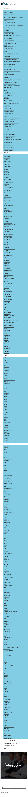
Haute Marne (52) (8, 211)
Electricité (6, 27)
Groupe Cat (6, 696)
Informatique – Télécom (9, 69)
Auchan (5, 502)
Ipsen (5, 626)
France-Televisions (8, 665)
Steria (5, 725)
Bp (4, 567)
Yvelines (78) (7, 231)
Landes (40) (6, 164)
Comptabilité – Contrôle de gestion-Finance (14, 41)
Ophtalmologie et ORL (9, 121)
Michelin (6, 610)
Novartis (6, 619)
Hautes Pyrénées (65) (8, 275)
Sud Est (6, 415)
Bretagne (6, 185)
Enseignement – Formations (10, 54)
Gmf (5, 454)
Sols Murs (6, 30)
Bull (5, 733)
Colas (5, 642)
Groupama (6, 460)
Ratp (5, 694)
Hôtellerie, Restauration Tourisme (12, 61)
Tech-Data (6, 728)
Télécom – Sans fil (8, 95)
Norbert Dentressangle (9, 684)
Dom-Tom (6, 346)
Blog (5, 748)
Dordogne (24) (7, 161)
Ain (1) (5, 333)
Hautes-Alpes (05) (8, 323)
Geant (5, 507)
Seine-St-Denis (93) (8, 236)
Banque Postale (7, 476)
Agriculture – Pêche (8, 12)
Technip (6, 701)
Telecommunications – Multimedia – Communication (11, 648)
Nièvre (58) (6, 180)
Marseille (6, 362)
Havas (5, 671)
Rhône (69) (6, 341)
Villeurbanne (7, 433)
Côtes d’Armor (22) (8, 187)
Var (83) (5, 328)
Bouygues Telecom (8, 650)
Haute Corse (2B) (8, 216)
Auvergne (6, 169)
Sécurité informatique (9, 74)
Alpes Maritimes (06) (8, 325)
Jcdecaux (6, 668)
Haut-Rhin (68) (7, 158)
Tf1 (5, 660)
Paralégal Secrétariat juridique (11, 103)
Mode (5, 20)
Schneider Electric (8, 577)
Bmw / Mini (6, 597)
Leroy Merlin (7, 525)
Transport (6, 676)
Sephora (6, 556)
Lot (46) (6, 273)
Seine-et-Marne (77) (8, 229)
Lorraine (6, 257)
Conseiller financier (8, 46)
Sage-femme (6, 129)
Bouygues (6, 639)
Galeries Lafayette (8, 512)
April (5, 468)
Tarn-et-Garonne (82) (9, 278)
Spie (5, 663)
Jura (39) (6, 221)
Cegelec (6, 717)
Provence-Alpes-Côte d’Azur (10, 320)
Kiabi (5, 533)
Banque (5, 51)
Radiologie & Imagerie (9, 124)
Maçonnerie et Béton (9, 28)
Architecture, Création (9, 15)
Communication (7, 108)
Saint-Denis (6, 367)
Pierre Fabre (6, 621)
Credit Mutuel (7, 478)
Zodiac (5, 720)
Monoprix (6, 514)
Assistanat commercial (9, 33)
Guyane (5, 349)
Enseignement (7, 56)
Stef (5, 689)
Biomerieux (6, 624)
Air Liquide (6, 571)
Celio (5, 535)
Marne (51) (6, 210)
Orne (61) (6, 289)
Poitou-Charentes (8, 312)
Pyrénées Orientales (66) (9, 249)
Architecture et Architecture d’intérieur (13, 17)
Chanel (5, 561)
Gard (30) (6, 244)
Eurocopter (7, 707)
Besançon (6, 393)
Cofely (5, 644)
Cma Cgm (6, 691)
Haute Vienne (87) (8, 255)
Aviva (5, 465)
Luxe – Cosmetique (8, 553)
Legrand (6, 579)
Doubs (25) (6, 219)
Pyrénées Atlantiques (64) (10, 167)
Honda (5, 603)
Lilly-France (6, 616)
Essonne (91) (7, 232)
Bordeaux (6, 438)
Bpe (5, 491)
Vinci (5, 636)
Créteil (5, 376)
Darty (5, 519)
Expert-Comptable (8, 48)
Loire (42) (6, 340)
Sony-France (7, 730)
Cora (5, 506)
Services (6, 132)
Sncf (5, 678)
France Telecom (7, 655)
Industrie (6, 564)
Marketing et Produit (9, 111)
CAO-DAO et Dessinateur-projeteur (12, 79)
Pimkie (5, 545)
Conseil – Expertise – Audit (10, 43)
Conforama (6, 530)
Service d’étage (7, 67)
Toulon (6, 425)
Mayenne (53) (7, 301)
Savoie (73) (6, 343)
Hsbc (5, 486)
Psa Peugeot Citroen (9, 593)
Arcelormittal (7, 574)
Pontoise (6, 378)
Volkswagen (7, 595)
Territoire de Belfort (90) (10, 224)
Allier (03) (6, 171)
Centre (5, 193)
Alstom (6, 709)
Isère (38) (6, 338)
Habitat (6, 528)
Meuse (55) (6, 260)
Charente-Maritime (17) (9, 315)
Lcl (5, 473)
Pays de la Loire (7, 296)
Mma (5, 457)
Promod (6, 543)
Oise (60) (6, 309)
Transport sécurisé (8, 150)
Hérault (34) (6, 245)
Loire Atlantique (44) (9, 297)
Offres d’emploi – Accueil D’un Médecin (14, 788)
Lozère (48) (6, 247)
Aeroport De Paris (8, 683)
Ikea (5, 527)
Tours (5, 409)
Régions (6, 152)
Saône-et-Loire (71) (8, 182)
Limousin (6, 250)
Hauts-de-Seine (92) (8, 234)
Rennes (5, 401)
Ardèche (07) (7, 335)
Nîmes (5, 432)
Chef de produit (7, 106)
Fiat (5, 598)
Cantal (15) (6, 172)
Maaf (5, 455)
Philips (5, 722)
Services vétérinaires (9, 131)
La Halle (6, 532)
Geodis (5, 688)
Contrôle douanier (8, 145)
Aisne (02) (6, 307)
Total (5, 566)
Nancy (5, 396)
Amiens (5, 389)
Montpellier (7, 422)
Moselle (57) (7, 262)
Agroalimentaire (8, 738)
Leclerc (6, 504)
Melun (5, 368)
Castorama (6, 520)
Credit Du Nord (7, 489)
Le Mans (6, 407)
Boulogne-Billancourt (9, 380)
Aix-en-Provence (8, 430)
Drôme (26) (6, 336)
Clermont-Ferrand (8, 428)
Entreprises (7, 443)
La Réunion (6, 351)
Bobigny (6, 375)
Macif (5, 462)
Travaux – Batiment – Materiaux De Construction (11, 629)
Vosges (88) (6, 263)
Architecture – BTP (8, 14)
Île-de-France (7, 226)
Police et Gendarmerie (9, 147)
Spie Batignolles (8, 637)
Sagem (5, 704)
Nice (5, 420)
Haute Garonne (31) (8, 270)
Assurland (6, 467)
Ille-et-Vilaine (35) (8, 190)
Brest (5, 406)
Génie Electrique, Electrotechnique (12, 85)
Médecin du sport (8, 126)
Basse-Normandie (8, 284)
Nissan (5, 605)
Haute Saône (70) (8, 223)
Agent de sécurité (8, 142)
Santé (5, 116)
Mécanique (6, 92)
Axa (5, 449)
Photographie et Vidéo (9, 22)
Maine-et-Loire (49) (8, 299)
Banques (6, 470)
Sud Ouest (6, 435)
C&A (5, 540)
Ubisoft (6, 675)
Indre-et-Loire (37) (8, 200)
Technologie (7, 699)
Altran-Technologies (9, 727)
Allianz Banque (7, 494)
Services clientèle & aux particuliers (12, 139)
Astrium (6, 715)
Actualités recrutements (11, 740)
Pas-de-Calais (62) (8, 283)
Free (5, 652)
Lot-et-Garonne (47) (8, 166)
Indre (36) (6, 192)
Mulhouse (6, 394)
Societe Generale (8, 475)
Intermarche (7, 509)
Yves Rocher (7, 559)
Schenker (6, 697)
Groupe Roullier (7, 735)
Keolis (5, 686)
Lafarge (6, 634)
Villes (5, 355)
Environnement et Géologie (10, 82)
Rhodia (5, 613)
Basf (5, 618)
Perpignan (6, 441)
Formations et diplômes (10, 743)
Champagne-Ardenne (8, 205)
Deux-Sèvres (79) (7, 317)
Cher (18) (6, 195)
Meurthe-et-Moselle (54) (9, 258)
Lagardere (6, 658)
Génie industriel (7, 87)
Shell (5, 569)
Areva (5, 572)
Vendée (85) (6, 304)
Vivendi (5, 662)
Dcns (5, 710)
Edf (5, 590)
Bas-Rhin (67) (7, 156)
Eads (5, 584)
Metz (5, 391)
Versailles (6, 370)
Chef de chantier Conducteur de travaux (13, 25)
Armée (5, 144)
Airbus (5, 587)
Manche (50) (6, 288)
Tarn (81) (6, 276)
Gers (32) (6, 271)
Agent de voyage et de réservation (12, 35)
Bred (5, 496)
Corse (5, 213)
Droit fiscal (7, 98)
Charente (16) (7, 314)
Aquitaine (6, 159)
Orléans (6, 412)
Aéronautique (7, 77)
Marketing (6, 105)
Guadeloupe (7, 348)
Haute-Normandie (8, 291)
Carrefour (6, 501)
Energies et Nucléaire (9, 80)
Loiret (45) (6, 203)
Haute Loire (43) (7, 174)
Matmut (6, 447)
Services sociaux (8, 137)
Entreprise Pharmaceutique (10, 611)
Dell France (6, 723)
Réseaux (6, 72)
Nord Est (6, 381)
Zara (5, 541)
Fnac (5, 517)
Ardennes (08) (7, 206)
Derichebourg (7, 582)
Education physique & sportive (11, 59)
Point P (6, 632)
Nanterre (6, 373)
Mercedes (6, 600)
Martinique (6, 353)
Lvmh (5, 558)
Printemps (6, 515)
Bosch (5, 608)
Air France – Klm (7, 681)
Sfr (5, 657)
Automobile (7, 592)
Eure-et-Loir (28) (7, 197)
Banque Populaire (8, 483)
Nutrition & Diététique (9, 119)
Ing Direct (6, 481)
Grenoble (6, 427)
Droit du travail (8, 100)
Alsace (5, 154)
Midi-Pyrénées (7, 265)
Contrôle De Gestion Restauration (12, 53)
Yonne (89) (6, 184)
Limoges (6, 440)
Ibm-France (6, 714)
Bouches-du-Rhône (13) (9, 327)
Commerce (6, 499)
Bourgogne (6, 177)
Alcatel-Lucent (7, 702)
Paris (5, 357)
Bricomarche (7, 522)
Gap (5, 546)
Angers (5, 404)
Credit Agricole (7, 480)
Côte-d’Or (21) (7, 179)
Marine (5, 90)
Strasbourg (7, 383)
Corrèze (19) (7, 252)
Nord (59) (6, 281)
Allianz (5, 452)
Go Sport (6, 551)
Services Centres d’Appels (10, 134)
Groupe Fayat (7, 645)
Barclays (6, 493)
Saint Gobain (7, 631)
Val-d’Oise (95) (7, 239)
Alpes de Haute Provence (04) (10, 322)
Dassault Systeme (8, 712)
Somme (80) (6, 310)
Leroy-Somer (7, 736)
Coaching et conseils (9, 745)
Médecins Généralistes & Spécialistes (12, 118)
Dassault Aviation (8, 585)
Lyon (5, 360)
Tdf (5, 670)
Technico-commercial (9, 40)
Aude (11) (6, 242)
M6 (4, 673)
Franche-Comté (7, 218)
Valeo (5, 606)
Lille (5, 386)
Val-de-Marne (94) (8, 237)
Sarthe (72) (6, 302)
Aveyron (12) (7, 268)
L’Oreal (5, 554)
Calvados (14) (7, 286)
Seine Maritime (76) (8, 294)
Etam (5, 548)
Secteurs (6, 8)
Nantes (5, 399)
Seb (5, 580)
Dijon (5, 388)
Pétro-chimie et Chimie (9, 93)
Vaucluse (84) (7, 330)
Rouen (5, 414)
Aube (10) (6, 208)
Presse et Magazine (8, 113)
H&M (5, 538)
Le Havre (6, 402)
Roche (5, 623)
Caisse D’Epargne (8, 488)
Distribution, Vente (8, 38)
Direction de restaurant (9, 64)
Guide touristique (8, 66)
